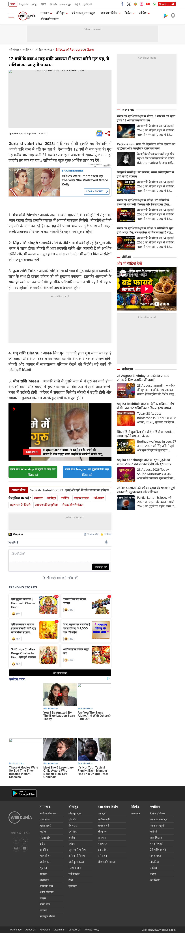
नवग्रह (153, 848)
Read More (31, 441)
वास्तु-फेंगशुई (156, 817)
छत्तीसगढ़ (44, 836)
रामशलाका (155, 830)
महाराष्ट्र (43, 848)
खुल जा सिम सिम (77, 824)
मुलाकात (72, 860)
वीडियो (126, 256)
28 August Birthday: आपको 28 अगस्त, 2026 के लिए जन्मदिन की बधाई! (143, 378)
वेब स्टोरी (72, 799)
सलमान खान (74, 842)
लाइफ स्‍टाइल (81, 488)
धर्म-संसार (13, 49)
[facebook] (122, 4)
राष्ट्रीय (43, 805)
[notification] (173, 15)
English (23, 4)
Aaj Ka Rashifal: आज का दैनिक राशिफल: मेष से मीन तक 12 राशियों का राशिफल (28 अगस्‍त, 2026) (145, 406)
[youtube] (147, 4)
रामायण (102, 812)
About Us (30, 903)
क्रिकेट (128, 13)
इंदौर (42, 817)
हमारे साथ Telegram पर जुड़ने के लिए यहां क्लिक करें (87, 462)
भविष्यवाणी (104, 793)
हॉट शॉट (72, 793)
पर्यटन (71, 817)
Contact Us (75, 903)
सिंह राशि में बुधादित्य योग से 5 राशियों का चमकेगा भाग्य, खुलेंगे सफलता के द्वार (145, 434)
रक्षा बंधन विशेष (109, 13)
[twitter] (129, 4)
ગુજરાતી (87, 4)
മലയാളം (65, 4)
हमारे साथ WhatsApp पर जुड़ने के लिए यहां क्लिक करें (32, 462)
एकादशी (102, 787)
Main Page (15, 903)
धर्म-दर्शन (102, 830)
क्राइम (43, 872)
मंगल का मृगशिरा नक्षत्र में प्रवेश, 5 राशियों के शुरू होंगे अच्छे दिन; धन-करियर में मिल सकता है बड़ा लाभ (145, 230)
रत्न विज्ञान (155, 854)
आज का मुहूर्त (157, 799)
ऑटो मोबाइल (46, 866)
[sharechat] (135, 4)
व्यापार (43, 884)
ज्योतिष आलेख (43, 49)
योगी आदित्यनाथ (48, 787)
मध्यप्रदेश (44, 830)
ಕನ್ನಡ (77, 4)
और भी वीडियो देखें (129, 263)
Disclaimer (59, 903)
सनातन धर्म (103, 799)
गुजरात (43, 842)
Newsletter (165, 4)
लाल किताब (156, 812)
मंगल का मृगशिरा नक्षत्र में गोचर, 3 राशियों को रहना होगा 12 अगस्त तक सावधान (146, 118)
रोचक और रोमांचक (72, 495)
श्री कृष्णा (102, 805)
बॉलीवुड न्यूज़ (74, 787)
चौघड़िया (154, 836)
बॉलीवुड (60, 13)
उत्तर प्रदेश (45, 793)
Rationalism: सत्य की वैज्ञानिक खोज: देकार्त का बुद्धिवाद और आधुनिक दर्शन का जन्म (146, 146)
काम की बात (46, 860)
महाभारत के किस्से (20, 495)
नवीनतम (127, 369)
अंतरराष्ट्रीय (45, 812)
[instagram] (141, 4)
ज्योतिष (143, 13)
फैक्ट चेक (45, 878)
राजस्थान (44, 854)
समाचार (44, 13)
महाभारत (102, 817)
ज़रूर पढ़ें (128, 109)
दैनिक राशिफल (157, 787)
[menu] (12, 16)
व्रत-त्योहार (103, 824)
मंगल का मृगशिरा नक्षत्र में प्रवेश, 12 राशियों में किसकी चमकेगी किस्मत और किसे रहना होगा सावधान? (143, 202)
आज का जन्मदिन (158, 793)
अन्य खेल (135, 787)
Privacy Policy (92, 903)
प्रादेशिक (44, 824)
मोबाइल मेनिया (47, 890)
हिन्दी (12, 4)
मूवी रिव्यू (72, 805)
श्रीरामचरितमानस (49, 19)
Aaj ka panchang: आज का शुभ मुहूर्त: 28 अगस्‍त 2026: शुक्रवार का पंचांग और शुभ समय (144, 462)
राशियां (153, 805)
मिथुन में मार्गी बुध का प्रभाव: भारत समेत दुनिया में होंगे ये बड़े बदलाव (145, 174)
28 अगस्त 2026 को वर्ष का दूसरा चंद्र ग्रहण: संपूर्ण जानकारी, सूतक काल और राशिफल (146, 490)
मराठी (43, 4)
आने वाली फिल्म (76, 830)
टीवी (70, 854)
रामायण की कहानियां (46, 495)
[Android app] (23, 768)
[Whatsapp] (154, 4)
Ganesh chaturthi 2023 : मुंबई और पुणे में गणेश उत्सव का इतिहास (69, 480)
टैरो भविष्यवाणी (158, 824)
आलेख (71, 812)
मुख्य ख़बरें (45, 799)
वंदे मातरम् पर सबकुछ (83, 13)
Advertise (45, 903)
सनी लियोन (73, 848)
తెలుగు (53, 4)
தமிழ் (34, 4)
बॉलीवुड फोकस (76, 836)
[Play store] (165, 15)
